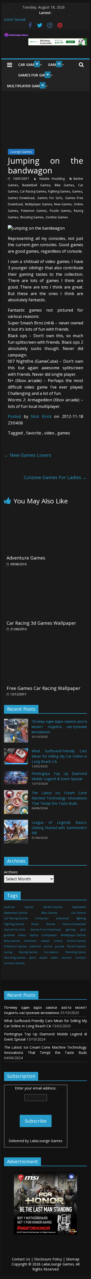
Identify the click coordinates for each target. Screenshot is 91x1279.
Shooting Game (75, 952)
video (54, 957)
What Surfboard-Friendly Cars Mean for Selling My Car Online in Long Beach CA (59, 756)
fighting (81, 918)
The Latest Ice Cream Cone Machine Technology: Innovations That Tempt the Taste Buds (59, 798)
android (9, 907)
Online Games (76, 941)
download (62, 918)
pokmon (35, 946)
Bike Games (64, 185)
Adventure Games (26, 558)
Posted (14, 416)
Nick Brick (42, 416)
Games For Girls (33, 75)
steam (43, 957)
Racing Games (28, 952)
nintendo (30, 941)
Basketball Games (36, 185)
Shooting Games (31, 217)
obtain (45, 941)
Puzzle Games (60, 211)
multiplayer (49, 935)
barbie (29, 907)
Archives (11, 872)
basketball (79, 907)
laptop (34, 935)
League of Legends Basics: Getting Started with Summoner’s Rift (59, 827)
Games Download (21, 198)
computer (42, 918)
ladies (22, 935)
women (67, 957)
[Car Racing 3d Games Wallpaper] (45, 577)
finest (34, 924)
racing (8, 952)
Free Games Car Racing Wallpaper (43, 688)
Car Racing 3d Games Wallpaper (41, 623)
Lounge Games (21, 152)
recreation (51, 952)
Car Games (28, 64)
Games (77, 191)
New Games (63, 204)
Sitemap (72, 1259)
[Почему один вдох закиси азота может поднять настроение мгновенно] (16, 733)
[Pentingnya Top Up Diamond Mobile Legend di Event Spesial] (16, 780)
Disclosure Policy (48, 1259)
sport (32, 957)
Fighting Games (59, 191)
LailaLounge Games (46, 1140)
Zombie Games (57, 217)
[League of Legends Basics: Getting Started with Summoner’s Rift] (16, 834)
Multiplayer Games (25, 85)
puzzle (59, 946)
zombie (80, 957)
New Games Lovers (27, 455)
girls (83, 929)
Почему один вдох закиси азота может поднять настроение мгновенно (59, 726)
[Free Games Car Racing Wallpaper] (45, 643)
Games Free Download (45, 929)
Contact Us (21, 1259)
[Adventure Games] (45, 512)
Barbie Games (52, 907)
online (58, 941)
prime (48, 946)
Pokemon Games (34, 211)
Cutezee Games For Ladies (55, 477)
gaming (70, 929)
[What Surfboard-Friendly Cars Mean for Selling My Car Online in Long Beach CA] (16, 758)
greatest (9, 935)
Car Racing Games (33, 191)
